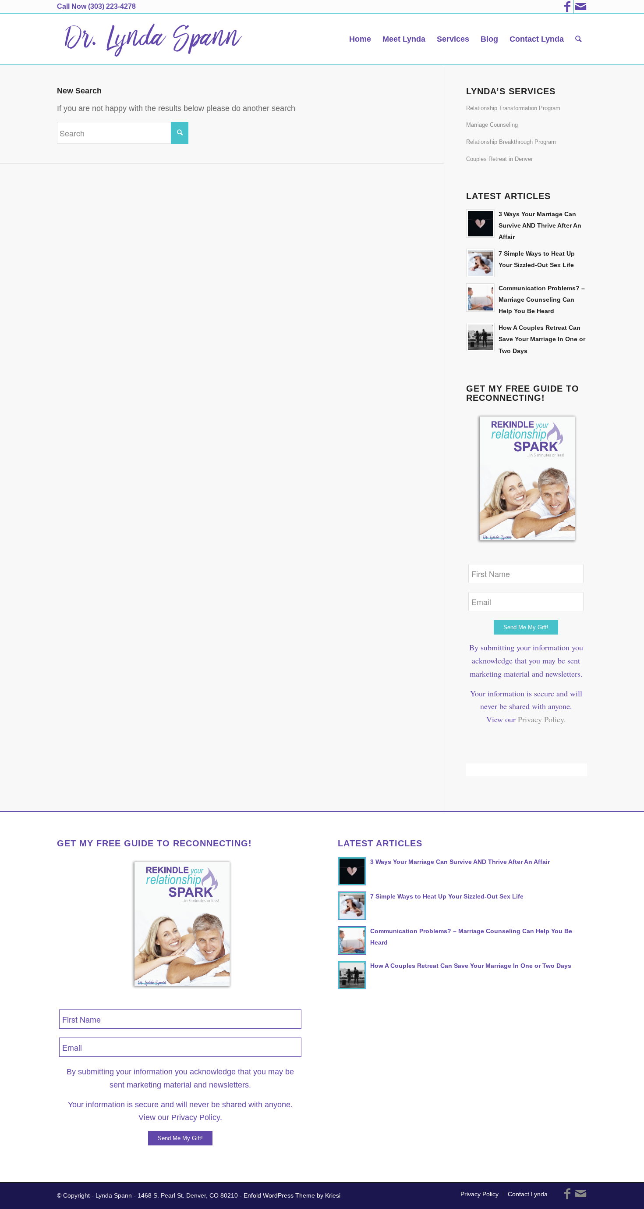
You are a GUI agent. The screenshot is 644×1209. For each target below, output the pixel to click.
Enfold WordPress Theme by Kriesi (292, 1195)
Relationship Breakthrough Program (511, 142)
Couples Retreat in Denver (499, 159)
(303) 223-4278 (112, 6)
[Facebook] (567, 6)
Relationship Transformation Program (513, 108)
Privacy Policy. (542, 719)
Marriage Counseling (492, 124)
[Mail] (580, 6)
